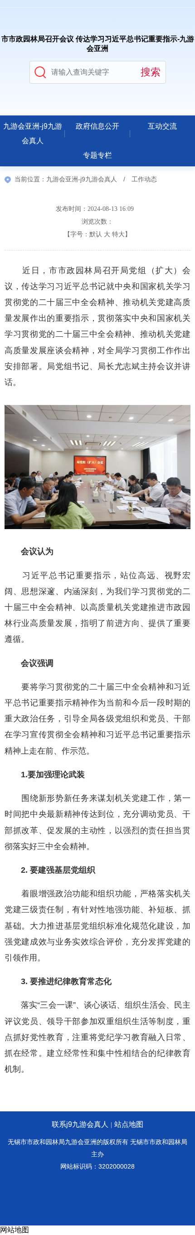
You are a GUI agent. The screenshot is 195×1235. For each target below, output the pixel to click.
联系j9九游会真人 (80, 1124)
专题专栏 (97, 155)
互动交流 (162, 126)
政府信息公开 (97, 126)
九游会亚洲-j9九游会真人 (32, 133)
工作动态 (144, 179)
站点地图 (128, 1124)
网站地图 (14, 1230)
